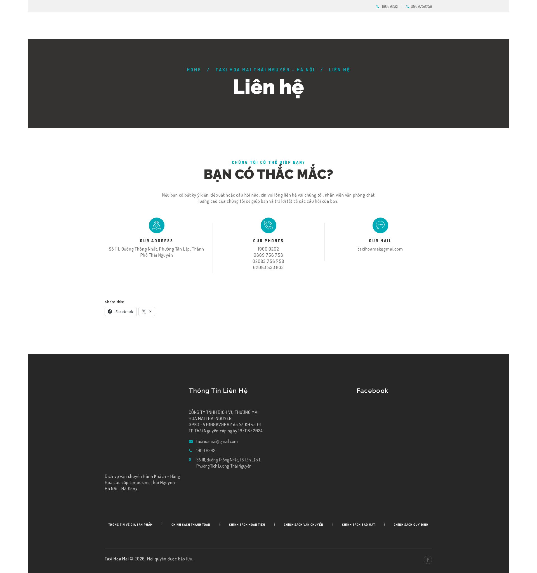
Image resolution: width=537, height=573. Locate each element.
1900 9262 (268, 249)
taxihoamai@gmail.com (217, 441)
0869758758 (421, 6)
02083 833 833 (268, 267)
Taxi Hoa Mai (117, 559)
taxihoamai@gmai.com (380, 249)
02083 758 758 (268, 261)
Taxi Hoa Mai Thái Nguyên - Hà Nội (265, 69)
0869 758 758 (268, 255)
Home (194, 69)
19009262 (390, 6)
